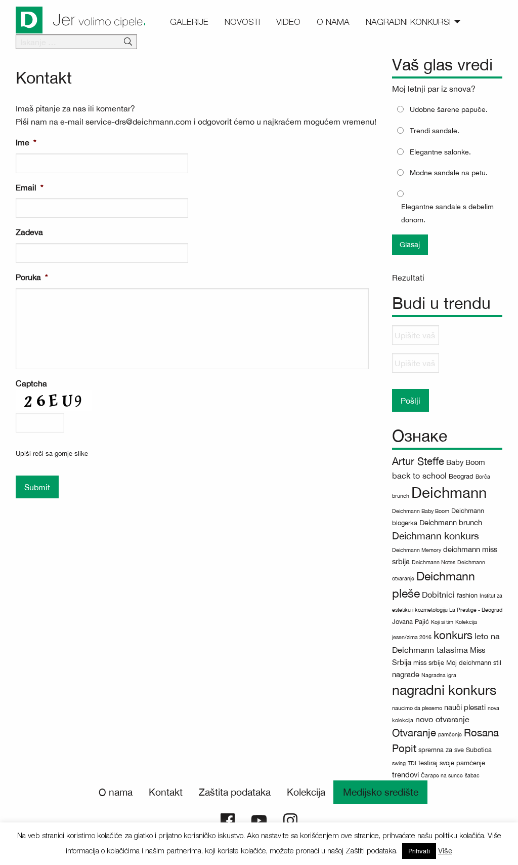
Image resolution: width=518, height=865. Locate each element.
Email (30, 187)
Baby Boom (465, 462)
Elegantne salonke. (440, 152)
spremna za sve (441, 750)
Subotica (479, 750)
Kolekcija (306, 792)
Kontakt (166, 792)
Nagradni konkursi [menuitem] (408, 22)
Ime (26, 142)
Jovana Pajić (410, 621)
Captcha (31, 383)
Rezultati (408, 277)
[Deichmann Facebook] (228, 819)
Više (445, 850)
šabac (472, 775)
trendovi (405, 774)
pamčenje (450, 734)
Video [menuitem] (288, 22)
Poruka (32, 277)
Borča (483, 477)
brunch (400, 496)
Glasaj (410, 244)
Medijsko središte (380, 792)
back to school (419, 475)
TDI (412, 763)
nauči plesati (465, 707)
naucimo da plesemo (417, 708)
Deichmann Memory (416, 550)
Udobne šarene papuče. (449, 109)
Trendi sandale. (434, 131)
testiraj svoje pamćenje (451, 763)
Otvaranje (414, 732)
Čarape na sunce (442, 775)
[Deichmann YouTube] (259, 819)
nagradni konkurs (444, 690)
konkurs (453, 635)
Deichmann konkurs (435, 535)
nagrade (405, 674)
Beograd (461, 476)
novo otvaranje (442, 719)
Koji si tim (442, 622)
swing (399, 763)
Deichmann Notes (433, 562)
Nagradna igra (438, 675)
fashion (467, 595)
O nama (116, 792)
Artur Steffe (418, 461)
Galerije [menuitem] (189, 22)
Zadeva (29, 232)
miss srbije (428, 662)
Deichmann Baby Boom (420, 511)
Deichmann (449, 492)
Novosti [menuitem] (242, 22)
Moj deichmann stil (473, 662)
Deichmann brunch (450, 522)
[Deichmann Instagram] (290, 819)
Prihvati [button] (419, 851)
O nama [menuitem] (333, 22)
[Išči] (128, 42)
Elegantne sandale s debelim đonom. (447, 213)
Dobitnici (438, 594)
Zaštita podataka (235, 792)
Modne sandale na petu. (449, 173)
